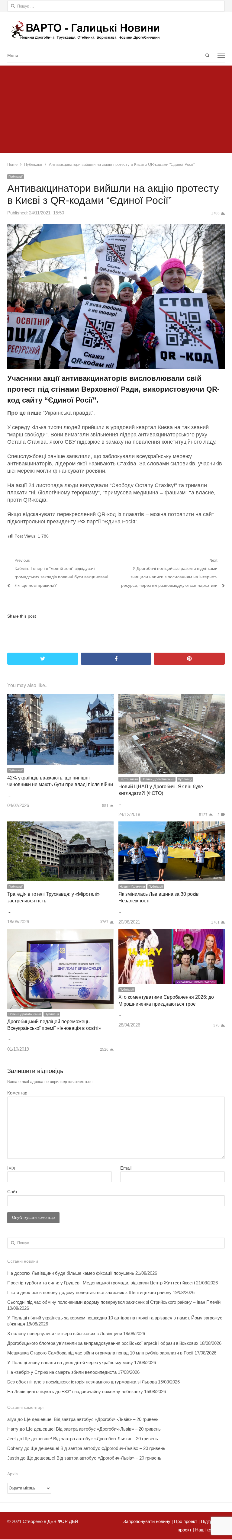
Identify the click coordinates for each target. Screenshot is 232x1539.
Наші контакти (209, 1529)
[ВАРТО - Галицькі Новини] (116, 30)
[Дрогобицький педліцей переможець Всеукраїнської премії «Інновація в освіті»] (60, 933)
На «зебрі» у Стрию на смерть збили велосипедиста (62, 1372)
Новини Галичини (132, 886)
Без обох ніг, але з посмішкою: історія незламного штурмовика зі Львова (82, 1381)
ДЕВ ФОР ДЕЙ (62, 1521)
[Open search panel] (207, 55)
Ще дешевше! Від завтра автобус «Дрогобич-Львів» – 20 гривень (91, 1419)
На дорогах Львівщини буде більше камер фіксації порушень (70, 1273)
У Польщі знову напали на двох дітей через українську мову (70, 1362)
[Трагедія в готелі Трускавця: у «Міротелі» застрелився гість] (60, 825)
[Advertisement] (116, 108)
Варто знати (129, 779)
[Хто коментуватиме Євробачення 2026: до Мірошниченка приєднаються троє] (171, 933)
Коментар (17, 1092)
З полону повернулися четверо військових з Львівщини (64, 1333)
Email (125, 1168)
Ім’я (11, 1168)
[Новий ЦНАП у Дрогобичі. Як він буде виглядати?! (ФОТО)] (171, 698)
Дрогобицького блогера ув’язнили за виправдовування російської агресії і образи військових (102, 1343)
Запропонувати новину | (148, 1521)
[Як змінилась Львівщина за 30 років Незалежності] (171, 825)
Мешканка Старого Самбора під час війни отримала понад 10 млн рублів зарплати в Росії (100, 1352)
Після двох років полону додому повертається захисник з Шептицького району (89, 1292)
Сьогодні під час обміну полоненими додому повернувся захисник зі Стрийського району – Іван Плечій (114, 1302)
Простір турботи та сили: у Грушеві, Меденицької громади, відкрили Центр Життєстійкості (101, 1282)
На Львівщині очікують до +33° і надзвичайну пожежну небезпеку (75, 1391)
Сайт (12, 1191)
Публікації (15, 176)
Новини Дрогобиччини (158, 779)
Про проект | (186, 1521)
